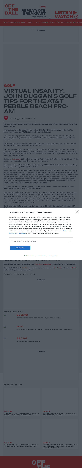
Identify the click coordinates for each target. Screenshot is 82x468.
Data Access (41, 256)
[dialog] (41, 234)
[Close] (78, 212)
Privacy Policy (53, 256)
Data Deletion (29, 256)
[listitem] (41, 241)
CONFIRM (20, 248)
